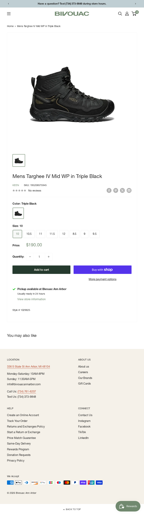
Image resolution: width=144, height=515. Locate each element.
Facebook (84, 426)
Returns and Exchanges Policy (26, 426)
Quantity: (18, 256)
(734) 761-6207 (27, 391)
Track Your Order (17, 421)
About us (83, 366)
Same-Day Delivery (19, 443)
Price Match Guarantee (21, 438)
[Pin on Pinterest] (115, 190)
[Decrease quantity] (30, 256)
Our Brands (85, 378)
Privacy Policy (15, 460)
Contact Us (85, 415)
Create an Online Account (23, 415)
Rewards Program (18, 449)
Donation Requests (19, 455)
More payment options (102, 279)
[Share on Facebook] (109, 190)
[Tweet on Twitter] (122, 190)
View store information (31, 299)
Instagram (84, 421)
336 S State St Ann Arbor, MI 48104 (28, 366)
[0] (134, 14)
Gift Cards (84, 383)
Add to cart (41, 269)
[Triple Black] (18, 213)
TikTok (82, 432)
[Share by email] (129, 190)
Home (10, 26)
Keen (15, 185)
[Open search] (120, 14)
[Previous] (8, 3)
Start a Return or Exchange (23, 432)
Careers (83, 372)
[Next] (135, 3)
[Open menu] (9, 13)
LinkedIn (83, 438)
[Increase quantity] (48, 256)
